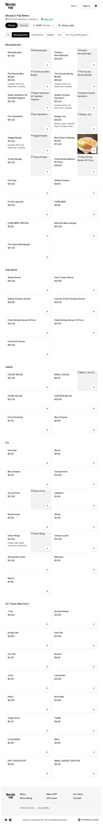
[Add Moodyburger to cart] (47, 65)
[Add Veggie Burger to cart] (47, 150)
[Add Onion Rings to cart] (47, 548)
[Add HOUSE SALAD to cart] (47, 387)
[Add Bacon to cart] (94, 463)
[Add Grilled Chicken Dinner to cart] (47, 311)
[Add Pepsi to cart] (47, 709)
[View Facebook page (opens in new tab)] (6, 819)
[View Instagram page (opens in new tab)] (10, 819)
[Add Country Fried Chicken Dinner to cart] (94, 311)
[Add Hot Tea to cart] (47, 667)
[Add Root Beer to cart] (94, 709)
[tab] (11, 25)
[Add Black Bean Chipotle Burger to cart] (94, 150)
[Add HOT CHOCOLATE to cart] (47, 773)
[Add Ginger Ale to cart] (47, 645)
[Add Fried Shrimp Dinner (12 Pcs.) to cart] (94, 333)
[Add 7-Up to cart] (47, 624)
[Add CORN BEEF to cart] (94, 214)
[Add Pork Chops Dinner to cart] (94, 290)
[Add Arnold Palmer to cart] (94, 624)
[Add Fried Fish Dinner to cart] (47, 354)
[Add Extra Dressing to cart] (47, 430)
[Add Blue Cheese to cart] (94, 430)
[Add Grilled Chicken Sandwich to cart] (94, 107)
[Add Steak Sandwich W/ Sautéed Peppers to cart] (47, 107)
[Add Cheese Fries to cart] (94, 484)
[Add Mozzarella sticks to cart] (47, 569)
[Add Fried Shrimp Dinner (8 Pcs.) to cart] (47, 333)
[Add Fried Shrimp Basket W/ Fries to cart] (94, 171)
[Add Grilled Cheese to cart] (94, 193)
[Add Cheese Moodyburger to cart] (94, 65)
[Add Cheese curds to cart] (94, 548)
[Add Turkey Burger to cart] (47, 171)
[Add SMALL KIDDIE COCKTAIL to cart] (94, 773)
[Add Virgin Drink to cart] (47, 731)
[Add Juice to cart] (47, 688)
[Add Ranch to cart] (47, 591)
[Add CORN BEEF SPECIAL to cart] (47, 236)
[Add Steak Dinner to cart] (47, 290)
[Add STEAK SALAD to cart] (47, 408)
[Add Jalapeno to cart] (94, 505)
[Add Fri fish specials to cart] (47, 214)
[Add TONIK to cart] (94, 731)
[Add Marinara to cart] (94, 569)
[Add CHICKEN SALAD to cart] (94, 408)
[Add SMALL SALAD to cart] (94, 387)
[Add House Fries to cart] (47, 505)
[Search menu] (8, 34)
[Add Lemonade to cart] (94, 688)
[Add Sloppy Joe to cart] (94, 129)
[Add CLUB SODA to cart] (47, 752)
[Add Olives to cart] (94, 527)
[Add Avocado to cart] (47, 463)
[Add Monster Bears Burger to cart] (94, 236)
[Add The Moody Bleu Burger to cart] (47, 86)
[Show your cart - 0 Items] (96, 6)
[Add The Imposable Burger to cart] (47, 257)
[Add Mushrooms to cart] (47, 527)
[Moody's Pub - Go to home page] (10, 6)
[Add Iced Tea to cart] (94, 645)
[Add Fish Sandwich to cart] (47, 129)
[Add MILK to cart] (94, 752)
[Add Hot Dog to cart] (47, 193)
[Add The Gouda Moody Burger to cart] (94, 86)
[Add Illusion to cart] (94, 667)
